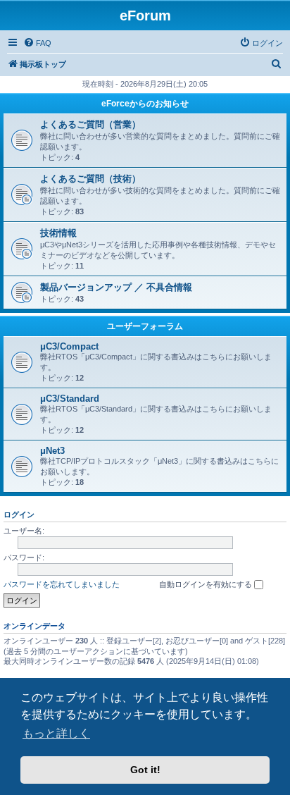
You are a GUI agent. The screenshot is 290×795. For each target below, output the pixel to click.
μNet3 (52, 450)
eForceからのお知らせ (145, 104)
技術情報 (58, 233)
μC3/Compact (69, 346)
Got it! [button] (145, 769)
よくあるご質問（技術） (90, 178)
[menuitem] (37, 43)
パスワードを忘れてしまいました (62, 584)
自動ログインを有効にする (206, 584)
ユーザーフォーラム (145, 326)
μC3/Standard (69, 398)
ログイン (19, 514)
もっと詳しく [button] (56, 733)
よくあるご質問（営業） (90, 124)
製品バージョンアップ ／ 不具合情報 (116, 287)
